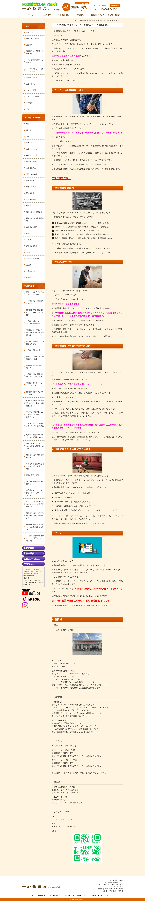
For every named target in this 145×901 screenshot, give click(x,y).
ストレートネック (32, 149)
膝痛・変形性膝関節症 (34, 212)
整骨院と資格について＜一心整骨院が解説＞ (35, 322)
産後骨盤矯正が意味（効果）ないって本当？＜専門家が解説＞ (35, 403)
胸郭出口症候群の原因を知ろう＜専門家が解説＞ (35, 436)
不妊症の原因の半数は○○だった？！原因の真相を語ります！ (35, 538)
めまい (28, 233)
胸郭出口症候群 (31, 161)
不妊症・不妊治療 (32, 258)
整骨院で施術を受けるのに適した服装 (35, 343)
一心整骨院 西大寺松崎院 (75, 899)
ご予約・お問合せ (32, 96)
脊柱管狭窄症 (31, 199)
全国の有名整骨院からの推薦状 (35, 61)
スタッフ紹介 (31, 84)
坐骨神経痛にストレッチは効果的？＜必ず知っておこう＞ (35, 492)
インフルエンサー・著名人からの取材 (35, 70)
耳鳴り (28, 240)
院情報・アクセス (32, 78)
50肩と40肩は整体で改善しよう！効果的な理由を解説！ (35, 466)
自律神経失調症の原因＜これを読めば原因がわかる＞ (35, 527)
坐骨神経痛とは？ (61, 178)
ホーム (32, 895)
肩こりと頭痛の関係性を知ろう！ (35, 483)
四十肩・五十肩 (31, 155)
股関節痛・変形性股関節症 (35, 219)
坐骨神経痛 (30, 180)
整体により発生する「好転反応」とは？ (35, 358)
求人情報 (29, 103)
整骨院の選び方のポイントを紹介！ (35, 393)
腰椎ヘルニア (31, 187)
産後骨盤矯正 (31, 168)
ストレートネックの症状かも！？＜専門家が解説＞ (35, 426)
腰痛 (27, 124)
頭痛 (27, 136)
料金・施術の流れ (32, 38)
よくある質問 (31, 90)
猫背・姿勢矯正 (31, 174)
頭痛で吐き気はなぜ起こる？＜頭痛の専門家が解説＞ (35, 446)
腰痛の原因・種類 (32, 475)
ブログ (28, 109)
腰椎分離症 (30, 193)
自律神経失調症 (31, 227)
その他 (28, 277)
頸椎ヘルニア (31, 143)
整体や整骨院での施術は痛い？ (35, 367)
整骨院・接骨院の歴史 (34, 350)
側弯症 (28, 206)
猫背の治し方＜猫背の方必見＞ (35, 456)
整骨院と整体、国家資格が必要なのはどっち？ (35, 375)
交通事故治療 (31, 271)
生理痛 (28, 252)
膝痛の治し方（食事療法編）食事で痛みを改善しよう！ (35, 515)
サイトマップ (110, 895)
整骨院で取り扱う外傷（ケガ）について (34, 384)
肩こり (28, 130)
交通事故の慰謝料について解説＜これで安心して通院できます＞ (35, 414)
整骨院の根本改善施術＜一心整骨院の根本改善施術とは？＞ (35, 332)
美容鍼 (28, 265)
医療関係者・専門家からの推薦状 (35, 52)
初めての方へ (31, 32)
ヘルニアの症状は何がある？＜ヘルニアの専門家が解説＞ (35, 504)
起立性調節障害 (31, 246)
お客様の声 (30, 45)
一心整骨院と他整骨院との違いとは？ (35, 302)
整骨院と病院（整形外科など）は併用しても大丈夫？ (35, 312)
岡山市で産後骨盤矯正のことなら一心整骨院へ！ (35, 293)
